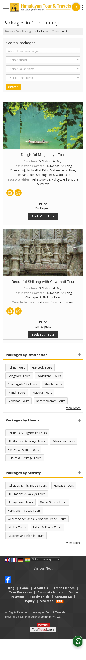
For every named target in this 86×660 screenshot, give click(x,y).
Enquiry (29, 601)
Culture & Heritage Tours (25, 458)
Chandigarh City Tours (23, 384)
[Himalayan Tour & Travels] (40, 8)
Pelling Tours (16, 367)
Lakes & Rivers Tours (47, 527)
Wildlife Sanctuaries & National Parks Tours (37, 519)
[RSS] (60, 601)
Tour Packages (25, 31)
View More (73, 408)
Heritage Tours (64, 485)
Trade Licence (64, 588)
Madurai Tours (42, 393)
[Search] (76, 7)
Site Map (46, 601)
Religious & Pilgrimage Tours (27, 433)
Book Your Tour (43, 216)
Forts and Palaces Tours (24, 511)
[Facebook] (8, 579)
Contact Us (63, 597)
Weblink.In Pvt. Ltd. (49, 616)
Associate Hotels (50, 592)
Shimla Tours (53, 384)
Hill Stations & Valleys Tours (27, 441)
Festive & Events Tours (23, 450)
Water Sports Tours (53, 502)
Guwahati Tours (18, 401)
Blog (11, 588)
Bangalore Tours (19, 376)
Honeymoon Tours (20, 502)
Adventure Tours (63, 441)
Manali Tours (16, 393)
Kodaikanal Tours (49, 376)
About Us (41, 588)
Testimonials (40, 597)
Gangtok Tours (42, 367)
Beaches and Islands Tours (26, 536)
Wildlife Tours (17, 527)
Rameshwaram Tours (50, 401)
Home (9, 31)
